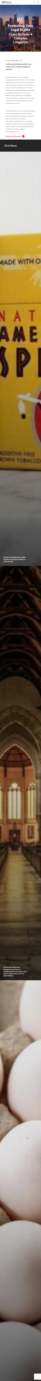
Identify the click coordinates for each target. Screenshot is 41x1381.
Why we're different (13, 136)
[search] (34, 2)
